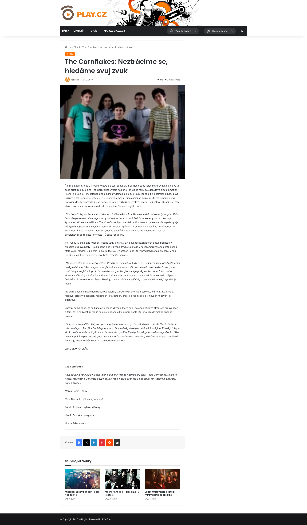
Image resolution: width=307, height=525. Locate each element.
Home (70, 47)
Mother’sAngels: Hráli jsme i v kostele (122, 493)
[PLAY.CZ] (84, 13)
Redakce (75, 80)
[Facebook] (79, 442)
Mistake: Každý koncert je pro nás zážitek (82, 493)
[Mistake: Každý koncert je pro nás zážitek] (82, 479)
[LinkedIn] (94, 442)
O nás (94, 30)
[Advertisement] (217, 63)
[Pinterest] (102, 442)
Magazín (79, 30)
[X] (86, 442)
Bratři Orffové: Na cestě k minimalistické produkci (159, 493)
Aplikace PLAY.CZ (114, 30)
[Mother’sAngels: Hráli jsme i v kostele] (122, 479)
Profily (78, 47)
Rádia (65, 30)
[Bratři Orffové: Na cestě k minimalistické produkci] (162, 479)
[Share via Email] (117, 442)
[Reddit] (109, 442)
